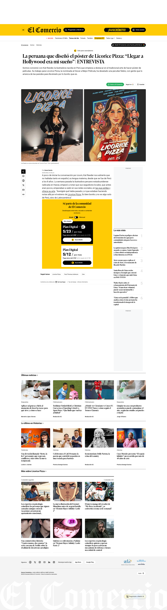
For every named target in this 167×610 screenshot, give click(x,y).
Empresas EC (99, 38)
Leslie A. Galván (26, 464)
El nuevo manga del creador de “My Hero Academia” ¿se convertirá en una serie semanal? (98, 506)
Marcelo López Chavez (28, 416)
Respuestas (24, 402)
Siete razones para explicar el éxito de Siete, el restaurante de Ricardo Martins (125, 262)
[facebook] (30, 562)
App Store (78, 562)
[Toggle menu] (23, 30)
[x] (35, 562)
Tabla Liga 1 (110, 38)
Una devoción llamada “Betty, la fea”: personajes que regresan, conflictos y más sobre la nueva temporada (34, 457)
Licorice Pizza (56, 274)
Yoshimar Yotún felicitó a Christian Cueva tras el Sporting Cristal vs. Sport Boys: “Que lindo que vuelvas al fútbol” (67, 409)
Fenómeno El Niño (61, 38)
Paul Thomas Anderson (71, 274)
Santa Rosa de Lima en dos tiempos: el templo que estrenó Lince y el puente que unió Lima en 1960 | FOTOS (125, 273)
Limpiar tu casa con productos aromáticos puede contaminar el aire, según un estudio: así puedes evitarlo (130, 409)
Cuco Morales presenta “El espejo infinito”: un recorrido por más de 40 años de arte (130, 456)
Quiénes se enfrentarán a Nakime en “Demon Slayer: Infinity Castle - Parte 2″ (67, 543)
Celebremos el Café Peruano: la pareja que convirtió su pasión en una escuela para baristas (66, 456)
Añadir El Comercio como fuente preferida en (128, 45)
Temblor (90, 38)
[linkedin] (49, 562)
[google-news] (54, 562)
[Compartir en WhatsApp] (23, 176)
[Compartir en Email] (23, 190)
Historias (55, 450)
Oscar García (48, 170)
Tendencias (24, 450)
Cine (83, 274)
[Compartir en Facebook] (23, 180)
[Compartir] (23, 171)
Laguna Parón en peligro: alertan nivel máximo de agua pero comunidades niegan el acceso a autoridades (126, 238)
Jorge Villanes (121, 416)
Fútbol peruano (57, 402)
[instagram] (40, 562)
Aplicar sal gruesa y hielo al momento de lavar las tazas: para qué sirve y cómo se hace (34, 408)
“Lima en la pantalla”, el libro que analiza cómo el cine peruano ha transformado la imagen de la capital (126, 301)
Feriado (83, 38)
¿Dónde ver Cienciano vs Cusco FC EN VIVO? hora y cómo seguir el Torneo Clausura (99, 408)
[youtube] (44, 562)
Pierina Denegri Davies (60, 464)
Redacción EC (57, 416)
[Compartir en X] (23, 185)
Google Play (90, 562)
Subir (139, 573)
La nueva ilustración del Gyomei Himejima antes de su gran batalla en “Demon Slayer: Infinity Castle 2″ (67, 507)
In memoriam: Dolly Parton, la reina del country (97, 454)
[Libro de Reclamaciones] (141, 562)
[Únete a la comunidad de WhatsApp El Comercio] (115, 84)
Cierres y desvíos (122, 38)
